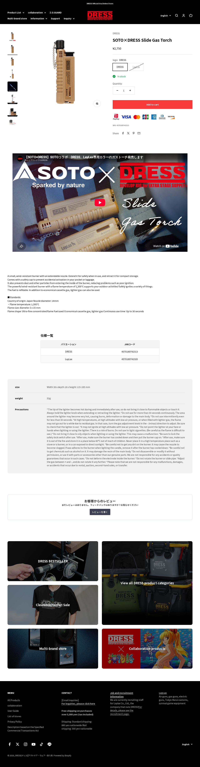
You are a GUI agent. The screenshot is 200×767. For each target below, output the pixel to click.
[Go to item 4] (13, 74)
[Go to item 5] (13, 87)
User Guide (13, 710)
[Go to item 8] (13, 124)
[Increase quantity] (130, 90)
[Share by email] (139, 133)
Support (55, 18)
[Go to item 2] (13, 49)
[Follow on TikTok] (41, 744)
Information (37, 18)
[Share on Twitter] (128, 133)
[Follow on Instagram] (25, 744)
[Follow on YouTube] (33, 744)
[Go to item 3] (13, 62)
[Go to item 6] (13, 99)
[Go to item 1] (13, 37)
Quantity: (117, 83)
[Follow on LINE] (49, 744)
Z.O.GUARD (56, 12)
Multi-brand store (17, 18)
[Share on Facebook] (123, 133)
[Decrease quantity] (117, 90)
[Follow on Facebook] (10, 744)
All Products (14, 700)
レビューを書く (100, 512)
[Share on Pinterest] (133, 133)
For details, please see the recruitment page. (126, 710)
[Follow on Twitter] (17, 744)
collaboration (35, 12)
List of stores (14, 716)
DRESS (116, 33)
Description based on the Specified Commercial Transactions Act (26, 728)
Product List (14, 12)
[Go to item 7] (13, 112)
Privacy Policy (15, 721)
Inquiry (67, 18)
